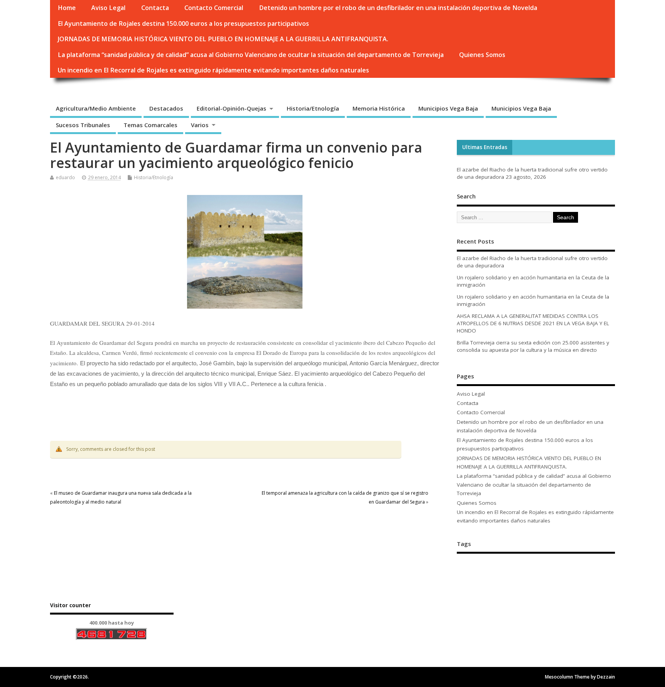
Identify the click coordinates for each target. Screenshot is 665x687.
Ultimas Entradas (484, 147)
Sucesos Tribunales (83, 125)
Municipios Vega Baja (448, 108)
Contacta (155, 7)
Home (67, 7)
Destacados (166, 108)
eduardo (65, 177)
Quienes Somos (482, 54)
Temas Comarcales (150, 125)
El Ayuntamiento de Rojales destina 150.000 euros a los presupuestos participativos (183, 23)
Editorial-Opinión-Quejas (231, 108)
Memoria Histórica (379, 108)
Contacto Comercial (213, 7)
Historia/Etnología (313, 108)
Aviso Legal (108, 7)
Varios (200, 125)
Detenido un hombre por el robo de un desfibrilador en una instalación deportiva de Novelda (398, 7)
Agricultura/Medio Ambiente (96, 108)
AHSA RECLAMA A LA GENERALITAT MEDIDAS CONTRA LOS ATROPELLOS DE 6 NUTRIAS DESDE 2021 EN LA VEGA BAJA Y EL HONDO (533, 323)
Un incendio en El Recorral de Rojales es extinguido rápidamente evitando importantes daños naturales (213, 70)
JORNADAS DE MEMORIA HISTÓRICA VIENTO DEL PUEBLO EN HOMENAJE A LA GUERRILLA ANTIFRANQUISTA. (223, 39)
